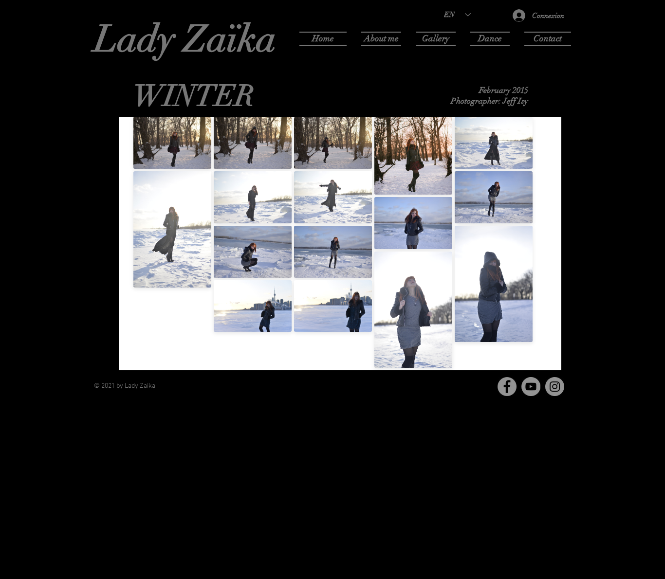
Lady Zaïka (185, 39)
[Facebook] (507, 386)
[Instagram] (554, 386)
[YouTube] (530, 386)
